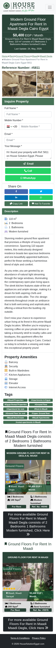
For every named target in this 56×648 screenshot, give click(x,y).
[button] (28, 84)
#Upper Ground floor (41, 413)
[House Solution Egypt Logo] (19, 7)
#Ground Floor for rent (15, 413)
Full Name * (11, 108)
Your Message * (13, 146)
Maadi (35, 56)
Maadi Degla (46, 56)
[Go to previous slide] (7, 583)
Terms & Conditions (20, 638)
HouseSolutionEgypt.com (32, 644)
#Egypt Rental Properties (16, 404)
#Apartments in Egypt (40, 400)
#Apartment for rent (15, 409)
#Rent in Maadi (40, 409)
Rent (11, 56)
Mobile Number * (14, 120)
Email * (8, 134)
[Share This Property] (48, 477)
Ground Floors (23, 56)
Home (5, 56)
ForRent (16, 506)
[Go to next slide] (48, 583)
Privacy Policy (39, 638)
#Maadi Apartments (40, 418)
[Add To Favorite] (48, 471)
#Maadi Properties (15, 400)
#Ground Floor (41, 404)
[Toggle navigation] (49, 7)
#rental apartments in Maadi (28, 422)
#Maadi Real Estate (15, 418)
